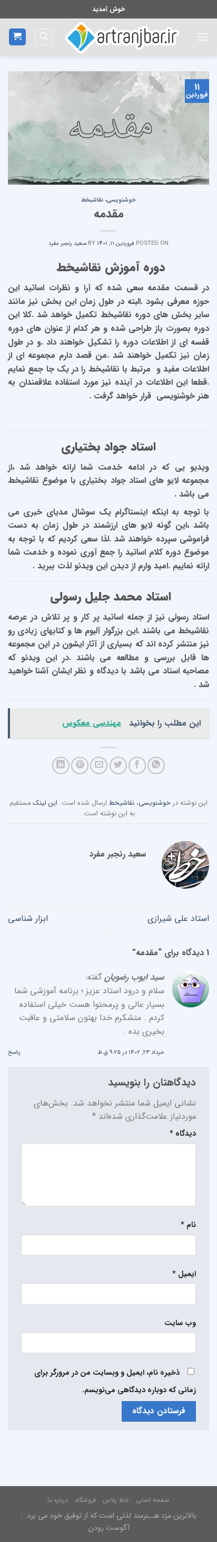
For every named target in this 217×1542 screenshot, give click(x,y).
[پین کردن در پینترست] (79, 765)
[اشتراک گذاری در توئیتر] (118, 765)
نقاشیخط (92, 200)
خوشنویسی (121, 200)
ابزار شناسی (28, 918)
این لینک (45, 803)
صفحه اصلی (153, 1500)
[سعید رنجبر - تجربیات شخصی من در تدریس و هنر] (121, 37)
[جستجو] (44, 36)
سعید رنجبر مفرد (67, 243)
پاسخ (14, 1052)
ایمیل (184, 1274)
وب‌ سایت (180, 1323)
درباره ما (57, 1500)
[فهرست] (202, 37)
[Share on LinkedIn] (61, 765)
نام (188, 1225)
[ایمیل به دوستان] (98, 765)
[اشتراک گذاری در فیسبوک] (137, 765)
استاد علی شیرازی (178, 918)
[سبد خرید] (17, 37)
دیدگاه (183, 1134)
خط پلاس (116, 1500)
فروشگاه (85, 1500)
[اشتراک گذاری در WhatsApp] (156, 765)
